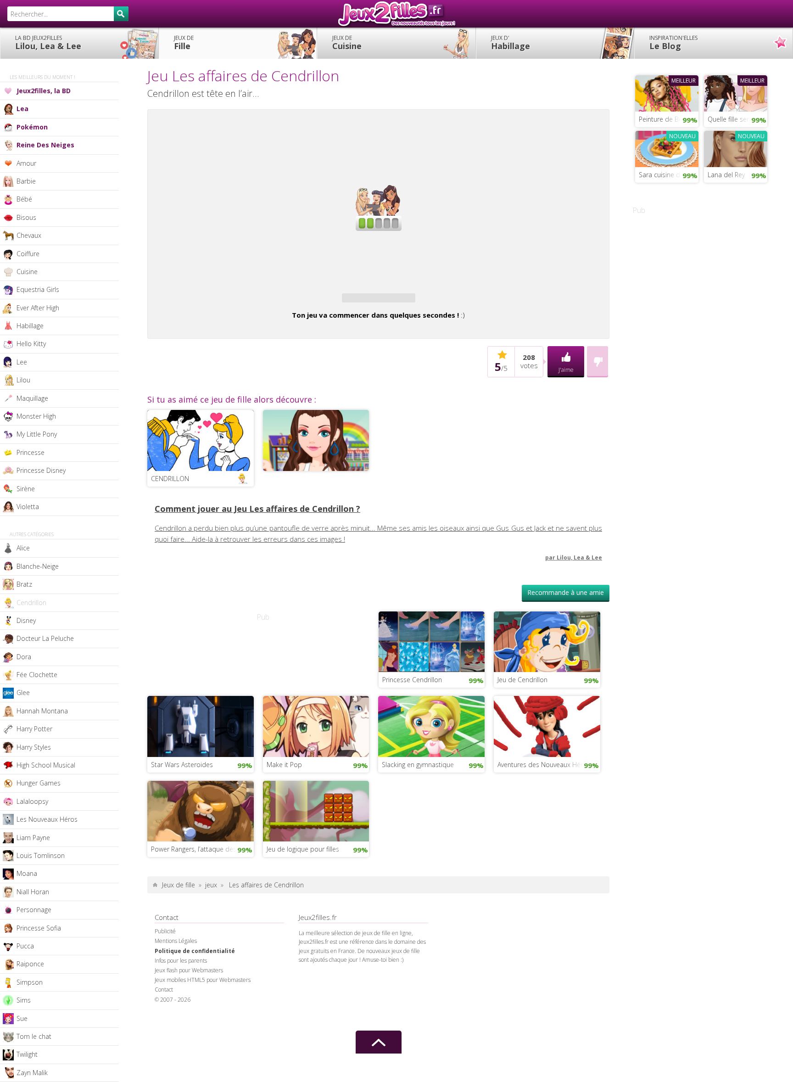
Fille (184, 42)
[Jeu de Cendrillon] (547, 640)
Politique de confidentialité (195, 951)
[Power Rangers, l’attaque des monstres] (200, 810)
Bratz (24, 584)
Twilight (27, 1054)
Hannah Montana (42, 710)
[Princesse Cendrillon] (432, 640)
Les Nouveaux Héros (47, 819)
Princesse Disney (41, 470)
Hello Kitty (31, 343)
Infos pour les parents (181, 960)
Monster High (36, 416)
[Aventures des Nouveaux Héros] (547, 725)
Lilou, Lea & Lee (48, 42)
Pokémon (32, 127)
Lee (22, 362)
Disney (26, 620)
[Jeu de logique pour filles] (316, 810)
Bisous (26, 217)
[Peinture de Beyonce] (666, 92)
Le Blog (673, 42)
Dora (24, 656)
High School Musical (46, 765)
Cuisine (347, 42)
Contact (164, 989)
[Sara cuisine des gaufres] (666, 147)
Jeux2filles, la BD (44, 90)
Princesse (31, 452)
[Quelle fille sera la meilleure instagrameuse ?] (735, 92)
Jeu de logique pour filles (303, 849)
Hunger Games (39, 783)
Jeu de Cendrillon (522, 679)
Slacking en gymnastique (418, 764)
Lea (22, 108)
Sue (22, 1018)
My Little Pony (37, 434)
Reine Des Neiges (45, 144)
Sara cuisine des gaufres (668, 174)
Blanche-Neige (38, 566)
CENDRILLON (170, 478)
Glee (23, 692)
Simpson (30, 982)
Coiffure (28, 253)
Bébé (24, 199)
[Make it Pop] (316, 725)
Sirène (26, 488)
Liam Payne (33, 837)
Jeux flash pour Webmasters (189, 970)
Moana (27, 873)
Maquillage (32, 398)
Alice (23, 548)
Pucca (25, 946)
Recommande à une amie (565, 592)
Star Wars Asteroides (182, 764)
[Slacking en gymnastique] (431, 725)
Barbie (26, 181)
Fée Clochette (37, 674)
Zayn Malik (32, 1072)
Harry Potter (34, 728)
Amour (26, 163)
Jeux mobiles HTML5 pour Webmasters (203, 980)
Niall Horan (33, 891)
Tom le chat (34, 1036)
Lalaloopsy (32, 801)
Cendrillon (31, 602)
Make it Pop (284, 764)
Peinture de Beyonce (668, 119)
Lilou (23, 380)
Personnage (34, 909)
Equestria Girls (38, 289)
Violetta (28, 506)
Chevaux (29, 235)
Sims (24, 1000)
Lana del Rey (726, 174)
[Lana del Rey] (735, 147)
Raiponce (30, 963)
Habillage (510, 42)
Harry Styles (34, 747)
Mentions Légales (176, 941)
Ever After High (38, 307)
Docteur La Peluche (45, 638)
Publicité (165, 931)
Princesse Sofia (39, 928)
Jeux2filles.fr (396, 14)
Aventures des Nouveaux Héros (543, 764)
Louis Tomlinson (41, 855)
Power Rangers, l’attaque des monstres (202, 849)
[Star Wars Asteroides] (200, 725)
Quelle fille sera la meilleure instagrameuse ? (737, 119)
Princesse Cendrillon (412, 679)
